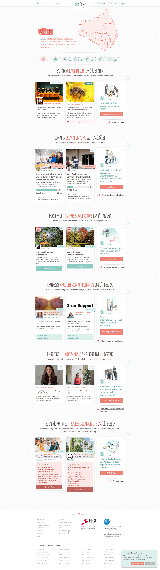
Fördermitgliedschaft (43, 525)
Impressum (62, 519)
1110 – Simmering (64, 563)
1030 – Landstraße (42, 557)
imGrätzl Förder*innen (80, 514)
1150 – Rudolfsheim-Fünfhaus (88, 557)
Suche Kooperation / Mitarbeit (45, 387)
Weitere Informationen (138, 559)
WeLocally (92, 526)
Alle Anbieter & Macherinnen (112, 341)
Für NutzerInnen (100, 3)
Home (38, 3)
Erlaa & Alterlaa (89, 451)
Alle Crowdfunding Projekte (113, 195)
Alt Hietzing (59, 451)
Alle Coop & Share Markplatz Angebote (112, 409)
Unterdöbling (71, 44)
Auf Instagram (63, 530)
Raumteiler (107, 526)
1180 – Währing (108, 549)
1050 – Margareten (42, 563)
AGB (60, 528)
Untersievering (45, 47)
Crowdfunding (58, 166)
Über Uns (39, 530)
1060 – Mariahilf (64, 549)
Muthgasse (60, 41)
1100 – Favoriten (64, 560)
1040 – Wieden (41, 560)
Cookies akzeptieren (137, 563)
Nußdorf (43, 44)
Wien (43, 38)
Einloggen (121, 3)
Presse (39, 533)
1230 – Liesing (108, 563)
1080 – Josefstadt (64, 555)
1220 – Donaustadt (109, 560)
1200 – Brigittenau (109, 555)
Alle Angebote (118, 481)
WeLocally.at (40, 519)
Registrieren (112, 3)
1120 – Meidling (86, 549)
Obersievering (61, 44)
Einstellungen (150, 563)
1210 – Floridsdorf (109, 557)
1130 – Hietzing (85, 552)
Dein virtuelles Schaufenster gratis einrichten (111, 332)
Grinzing (60, 38)
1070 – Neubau (63, 552)
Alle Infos (111, 187)
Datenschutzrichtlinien (65, 522)
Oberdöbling (51, 44)
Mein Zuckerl (111, 473)
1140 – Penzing (85, 555)
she (40, 528)
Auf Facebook (63, 533)
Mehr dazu (50, 487)
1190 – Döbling (108, 552)
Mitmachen (49, 268)
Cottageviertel (51, 38)
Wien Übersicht (41, 549)
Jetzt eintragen (111, 259)
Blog (38, 536)
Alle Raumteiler (118, 122)
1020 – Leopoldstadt (43, 555)
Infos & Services (41, 522)
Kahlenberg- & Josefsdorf (48, 41)
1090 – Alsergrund (64, 557)
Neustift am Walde (71, 41)
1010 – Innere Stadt (42, 552)
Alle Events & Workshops (114, 267)
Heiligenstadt (68, 38)
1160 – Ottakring (86, 560)
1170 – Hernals (85, 563)
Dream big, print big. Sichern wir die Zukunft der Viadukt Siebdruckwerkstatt (49, 177)
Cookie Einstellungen (65, 525)
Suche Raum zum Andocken (75, 104)
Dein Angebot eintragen (111, 400)
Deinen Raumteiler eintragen (111, 114)
